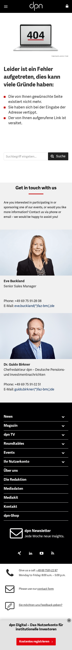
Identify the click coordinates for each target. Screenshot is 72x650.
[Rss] (52, 553)
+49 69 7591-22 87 (47, 570)
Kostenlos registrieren (34, 641)
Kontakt (10, 506)
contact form (45, 589)
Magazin (11, 425)
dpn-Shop (11, 515)
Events (9, 452)
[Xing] (19, 553)
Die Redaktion (15, 479)
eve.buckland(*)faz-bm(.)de (34, 306)
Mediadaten (13, 488)
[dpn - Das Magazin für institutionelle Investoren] (36, 6)
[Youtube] (41, 553)
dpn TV (9, 434)
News (8, 416)
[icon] (16, 536)
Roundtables (14, 443)
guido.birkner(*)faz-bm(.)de (34, 389)
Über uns (11, 470)
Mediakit (11, 497)
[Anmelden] (67, 6)
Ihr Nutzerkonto (16, 461)
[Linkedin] (30, 553)
